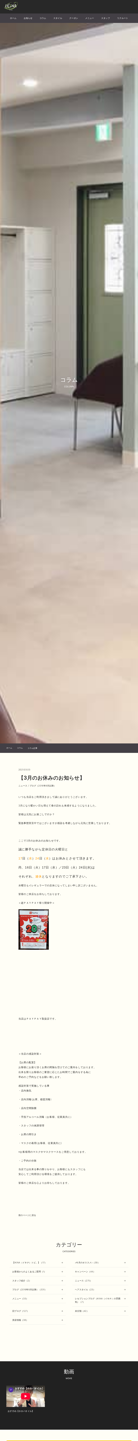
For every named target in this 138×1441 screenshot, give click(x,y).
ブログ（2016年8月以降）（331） (29, 1289)
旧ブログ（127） (20, 1311)
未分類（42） (82, 1311)
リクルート (122, 18)
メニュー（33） (20, 1298)
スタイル (57, 18)
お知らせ (28, 18)
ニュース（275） (83, 1280)
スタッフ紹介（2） (21, 1280)
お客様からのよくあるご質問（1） (29, 1271)
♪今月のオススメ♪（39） (87, 1262)
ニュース (22, 785)
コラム (43, 18)
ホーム (13, 18)
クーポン (73, 18)
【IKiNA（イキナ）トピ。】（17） (29, 1262)
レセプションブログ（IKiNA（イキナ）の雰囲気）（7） (97, 1300)
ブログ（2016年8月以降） (43, 785)
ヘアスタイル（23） (85, 1289)
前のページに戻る (27, 1215)
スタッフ (105, 18)
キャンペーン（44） (85, 1271)
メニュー (89, 18)
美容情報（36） (20, 1320)
